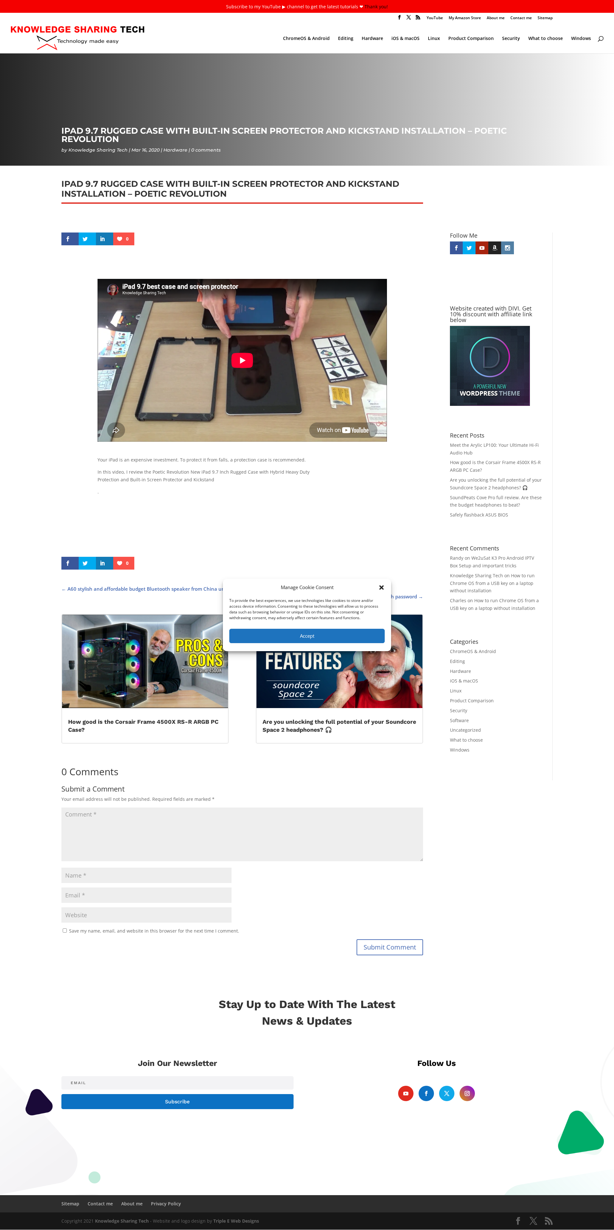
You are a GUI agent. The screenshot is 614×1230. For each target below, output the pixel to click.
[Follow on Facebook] (426, 1093)
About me (496, 18)
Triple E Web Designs (236, 1221)
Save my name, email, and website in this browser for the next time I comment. (154, 931)
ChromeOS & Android (306, 38)
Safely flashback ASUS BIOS (479, 515)
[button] (381, 587)
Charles (458, 600)
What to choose (545, 38)
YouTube (435, 18)
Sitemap (545, 18)
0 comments (206, 150)
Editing (345, 38)
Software (459, 720)
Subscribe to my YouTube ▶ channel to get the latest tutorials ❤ (295, 7)
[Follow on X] (446, 1093)
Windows (581, 38)
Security (511, 38)
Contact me (521, 18)
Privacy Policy (166, 1204)
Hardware (372, 38)
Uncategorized (465, 730)
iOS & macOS (405, 38)
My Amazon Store (465, 18)
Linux (434, 38)
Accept (307, 636)
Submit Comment (390, 947)
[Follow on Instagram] (467, 1093)
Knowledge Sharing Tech (98, 150)
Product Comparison (471, 38)
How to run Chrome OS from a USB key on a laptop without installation (492, 583)
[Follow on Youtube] (405, 1093)
